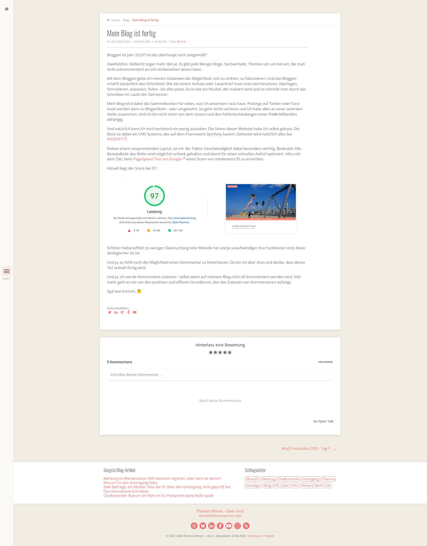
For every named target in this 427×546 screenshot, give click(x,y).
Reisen (307, 485)
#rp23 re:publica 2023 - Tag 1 (306, 448)
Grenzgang (310, 479)
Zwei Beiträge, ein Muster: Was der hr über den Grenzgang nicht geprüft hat (167, 486)
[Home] (6, 8)
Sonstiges (253, 485)
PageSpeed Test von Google (157, 158)
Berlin (319, 485)
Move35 (252, 479)
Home (115, 20)
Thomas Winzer (209, 511)
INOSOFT (115, 139)
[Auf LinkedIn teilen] (116, 314)
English (269, 536)
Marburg (268, 479)
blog (181, 42)
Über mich (235, 511)
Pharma (328, 479)
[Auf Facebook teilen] (129, 314)
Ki (328, 485)
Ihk (276, 485)
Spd (285, 485)
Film (295, 485)
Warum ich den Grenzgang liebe (130, 482)
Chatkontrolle (288, 479)
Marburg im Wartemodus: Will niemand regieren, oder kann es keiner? (162, 478)
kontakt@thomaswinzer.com (220, 516)
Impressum (255, 536)
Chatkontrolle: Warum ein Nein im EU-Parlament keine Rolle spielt (158, 495)
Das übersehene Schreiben (126, 491)
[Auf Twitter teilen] (110, 314)
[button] (7, 271)
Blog (126, 20)
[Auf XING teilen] (122, 314)
